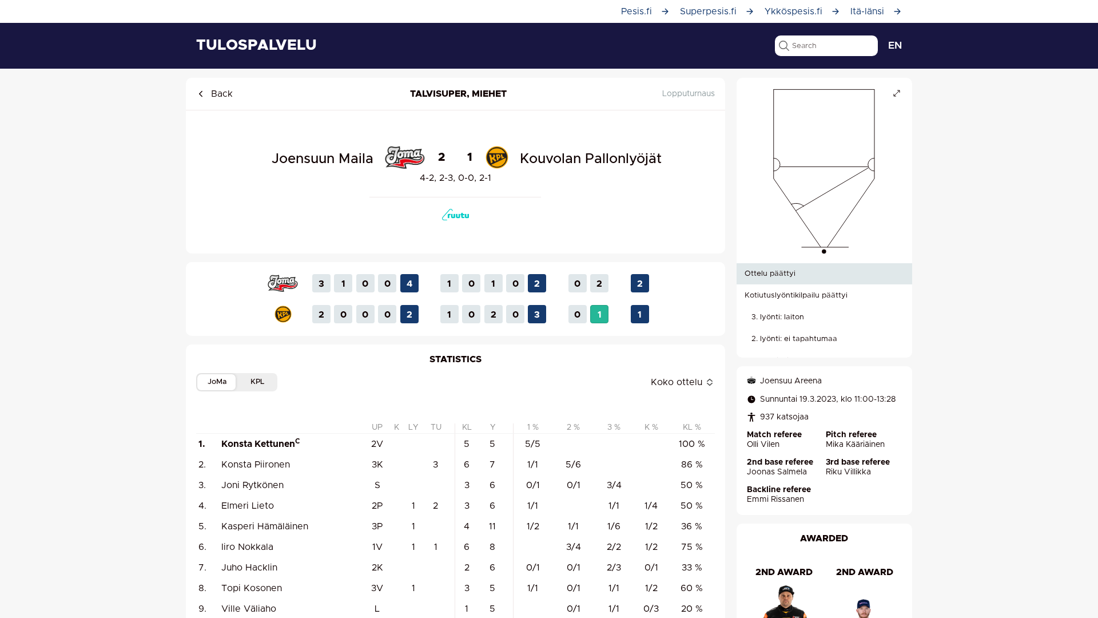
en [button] (895, 46)
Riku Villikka (848, 472)
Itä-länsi (867, 11)
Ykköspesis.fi (793, 11)
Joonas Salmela (777, 472)
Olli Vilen (763, 445)
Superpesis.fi (708, 11)
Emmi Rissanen (775, 500)
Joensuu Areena (791, 381)
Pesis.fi (636, 11)
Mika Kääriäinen (855, 445)
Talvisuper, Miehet (458, 93)
